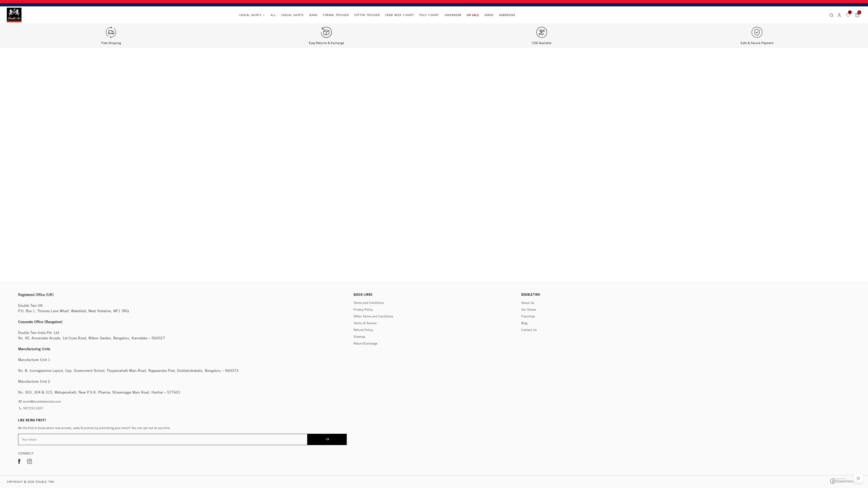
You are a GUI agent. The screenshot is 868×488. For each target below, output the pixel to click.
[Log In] (839, 15)
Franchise (528, 316)
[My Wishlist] (848, 15)
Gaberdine (507, 15)
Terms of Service (365, 323)
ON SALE (473, 15)
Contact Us (529, 330)
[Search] (831, 15)
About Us (527, 303)
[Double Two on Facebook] (19, 462)
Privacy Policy (363, 309)
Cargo (489, 15)
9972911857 (31, 408)
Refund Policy (363, 330)
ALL (273, 15)
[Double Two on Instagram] (29, 462)
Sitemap (359, 336)
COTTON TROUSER (367, 15)
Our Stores (528, 309)
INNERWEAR (452, 15)
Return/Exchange (365, 343)
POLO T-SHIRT (429, 15)
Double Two (44, 481)
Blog (524, 323)
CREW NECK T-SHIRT (399, 15)
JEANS (313, 15)
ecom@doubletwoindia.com (40, 401)
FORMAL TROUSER (336, 15)
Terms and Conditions (369, 303)
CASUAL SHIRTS (292, 15)
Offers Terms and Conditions (373, 316)
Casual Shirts (252, 15)
